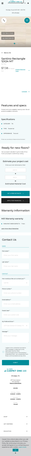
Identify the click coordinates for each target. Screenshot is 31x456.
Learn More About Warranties (9, 228)
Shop (5, 416)
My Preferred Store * (8, 321)
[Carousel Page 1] (14, 43)
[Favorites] (25, 3)
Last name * (5, 262)
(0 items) (28, 3)
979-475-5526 (15, 13)
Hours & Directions (15, 383)
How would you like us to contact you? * (13, 278)
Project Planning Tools (20, 70)
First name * (5, 251)
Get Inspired (8, 424)
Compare (24, 91)
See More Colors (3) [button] (8, 38)
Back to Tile (7, 52)
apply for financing (14, 200)
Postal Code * (6, 310)
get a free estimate (14, 193)
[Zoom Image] (4, 20)
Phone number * (7, 288)
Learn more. (22, 447)
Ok (15, 450)
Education (7, 431)
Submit (15, 362)
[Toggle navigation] (2, 3)
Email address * (6, 299)
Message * (5, 331)
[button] (21, 3)
